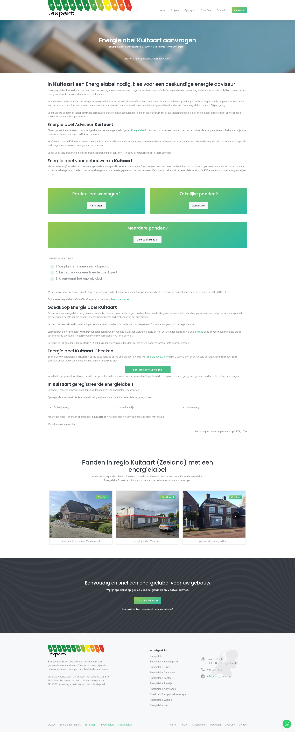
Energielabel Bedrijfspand (164, 661)
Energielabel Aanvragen (163, 689)
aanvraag (198, 331)
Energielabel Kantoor (161, 678)
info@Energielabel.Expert (221, 676)
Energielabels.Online (158, 356)
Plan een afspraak (147, 600)
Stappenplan (199, 724)
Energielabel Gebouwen (162, 672)
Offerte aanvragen (147, 239)
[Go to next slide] (235, 516)
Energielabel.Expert (141, 130)
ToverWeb (90, 724)
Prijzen (175, 10)
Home (162, 10)
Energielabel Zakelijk (161, 683)
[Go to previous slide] (59, 516)
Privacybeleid (107, 724)
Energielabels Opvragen (147, 369)
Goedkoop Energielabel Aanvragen (168, 694)
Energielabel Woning (161, 700)
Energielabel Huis (159, 705)
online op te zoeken (119, 299)
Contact (220, 10)
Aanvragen (239, 10)
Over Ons (206, 10)
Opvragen (189, 10)
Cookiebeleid (125, 724)
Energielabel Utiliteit (160, 667)
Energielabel (156, 656)
